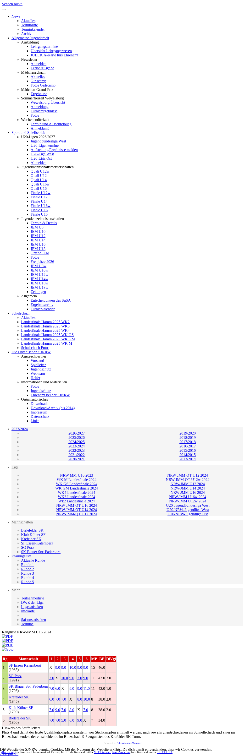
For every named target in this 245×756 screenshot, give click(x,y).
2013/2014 (187, 459)
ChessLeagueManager (129, 742)
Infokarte (28, 611)
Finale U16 (39, 210)
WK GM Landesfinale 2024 (76, 488)
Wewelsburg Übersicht (48, 102)
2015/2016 (187, 450)
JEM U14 (38, 240)
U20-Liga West (42, 154)
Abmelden (38, 163)
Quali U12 (39, 176)
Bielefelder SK (32, 530)
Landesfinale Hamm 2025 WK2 (45, 322)
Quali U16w (40, 184)
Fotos (35, 115)
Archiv (26, 34)
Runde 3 (27, 573)
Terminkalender (33, 29)
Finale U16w (40, 206)
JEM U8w (38, 266)
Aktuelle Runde (33, 560)
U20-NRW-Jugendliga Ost (187, 514)
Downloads (39, 404)
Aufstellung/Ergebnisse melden (54, 150)
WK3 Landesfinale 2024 (76, 497)
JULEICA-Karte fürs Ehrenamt (54, 55)
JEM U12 (38, 236)
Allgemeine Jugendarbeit (30, 38)
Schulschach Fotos (35, 348)
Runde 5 (27, 582)
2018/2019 (187, 437)
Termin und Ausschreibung (51, 124)
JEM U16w (39, 283)
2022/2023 (76, 450)
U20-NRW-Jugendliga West (188, 510)
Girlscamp (38, 81)
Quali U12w (40, 171)
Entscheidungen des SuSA (51, 300)
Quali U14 (39, 180)
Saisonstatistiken (33, 620)
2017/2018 (187, 442)
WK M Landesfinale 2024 (76, 480)
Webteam (38, 373)
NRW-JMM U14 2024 (188, 488)
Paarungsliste (21, 556)
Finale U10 (39, 214)
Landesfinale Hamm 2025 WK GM (48, 339)
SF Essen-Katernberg (37, 543)
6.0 (57, 688)
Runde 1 (27, 565)
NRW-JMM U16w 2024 (187, 497)
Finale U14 (39, 201)
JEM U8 (37, 227)
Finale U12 (39, 197)
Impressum (39, 412)
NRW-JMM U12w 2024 (187, 501)
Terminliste (29, 25)
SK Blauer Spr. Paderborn (41, 552)
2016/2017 (187, 446)
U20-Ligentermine (45, 145)
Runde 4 (27, 578)
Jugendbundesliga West (48, 141)
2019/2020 (187, 433)
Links (35, 421)
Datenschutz (40, 416)
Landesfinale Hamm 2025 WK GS (47, 335)
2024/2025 (76, 442)
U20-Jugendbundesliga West (187, 505)
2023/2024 (19, 429)
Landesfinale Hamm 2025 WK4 (45, 330)
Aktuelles (28, 21)
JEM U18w (39, 287)
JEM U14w (39, 279)
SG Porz (27, 547)
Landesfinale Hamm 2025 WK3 (45, 326)
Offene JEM (40, 253)
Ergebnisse (39, 94)
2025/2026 (76, 437)
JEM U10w (39, 270)
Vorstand (37, 361)
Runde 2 (27, 569)
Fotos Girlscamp (43, 85)
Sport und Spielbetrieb (28, 133)
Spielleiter (38, 365)
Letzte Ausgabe (42, 68)
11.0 (86, 688)
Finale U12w (40, 193)
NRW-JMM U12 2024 (188, 484)
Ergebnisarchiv (42, 305)
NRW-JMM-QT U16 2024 (76, 505)
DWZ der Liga (32, 602)
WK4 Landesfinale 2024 (76, 492)
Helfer (35, 378)
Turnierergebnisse (44, 111)
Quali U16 (39, 188)
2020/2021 (76, 459)
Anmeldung (40, 107)
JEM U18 (38, 249)
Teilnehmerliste (32, 598)
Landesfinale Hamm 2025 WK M (46, 343)
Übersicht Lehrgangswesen (51, 51)
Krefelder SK (31, 539)
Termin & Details (44, 223)
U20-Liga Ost (41, 158)
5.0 (63, 720)
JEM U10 (38, 231)
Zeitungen (38, 292)
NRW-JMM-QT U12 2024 (187, 475)
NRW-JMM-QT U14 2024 (76, 510)
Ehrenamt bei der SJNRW (50, 395)
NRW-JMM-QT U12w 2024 (187, 480)
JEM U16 (38, 244)
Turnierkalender (43, 309)
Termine (27, 624)
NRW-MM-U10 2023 (76, 475)
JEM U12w (39, 274)
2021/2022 (76, 455)
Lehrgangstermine (44, 46)
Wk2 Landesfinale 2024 (76, 501)
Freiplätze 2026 (42, 262)
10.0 (72, 667)
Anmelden (38, 64)
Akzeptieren (9, 754)
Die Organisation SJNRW (31, 352)
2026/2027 (76, 433)
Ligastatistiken (32, 607)
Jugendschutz (41, 369)
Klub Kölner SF (33, 535)
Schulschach (20, 313)
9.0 (57, 667)
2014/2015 (187, 455)
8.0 (79, 699)
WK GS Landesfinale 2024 (76, 484)
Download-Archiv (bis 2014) (53, 408)
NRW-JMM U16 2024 (188, 492)
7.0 (51, 678)
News (15, 16)
